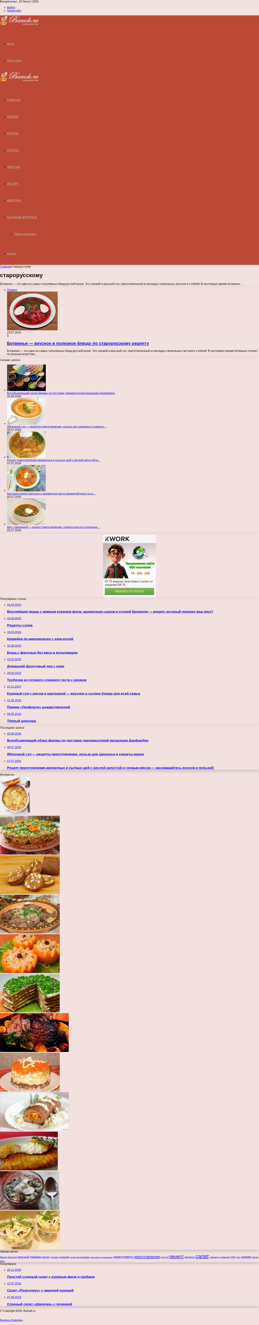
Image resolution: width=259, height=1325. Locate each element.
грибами (35, 1257)
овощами (95, 1257)
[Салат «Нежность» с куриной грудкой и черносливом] (30, 1248)
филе (2, 1261)
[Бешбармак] (30, 932)
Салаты (13, 150)
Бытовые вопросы (22, 217)
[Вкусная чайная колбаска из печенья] (30, 893)
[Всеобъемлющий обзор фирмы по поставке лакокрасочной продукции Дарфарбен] (26, 389)
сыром (246, 1257)
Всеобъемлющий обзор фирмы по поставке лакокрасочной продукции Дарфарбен (61, 393)
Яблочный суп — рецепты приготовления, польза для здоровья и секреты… (57, 426)
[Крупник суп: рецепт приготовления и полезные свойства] (15, 814)
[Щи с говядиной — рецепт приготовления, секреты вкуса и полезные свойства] (26, 523)
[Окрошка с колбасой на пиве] (29, 1208)
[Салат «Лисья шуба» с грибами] (30, 1090)
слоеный (225, 1257)
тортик (254, 1257)
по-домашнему (106, 1257)
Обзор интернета (25, 233)
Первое (13, 116)
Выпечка (14, 200)
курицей (64, 1257)
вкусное (12, 1257)
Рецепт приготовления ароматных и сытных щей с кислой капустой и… (53, 460)
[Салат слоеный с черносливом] (30, 853)
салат (202, 1256)
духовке (54, 1257)
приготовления (147, 1257)
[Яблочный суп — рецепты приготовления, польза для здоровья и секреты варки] (26, 423)
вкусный (23, 1257)
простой (165, 1257)
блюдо (3, 1257)
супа (238, 1257)
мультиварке (83, 1257)
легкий (73, 1257)
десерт (46, 1257)
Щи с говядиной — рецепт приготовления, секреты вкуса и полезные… (53, 527)
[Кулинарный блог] (19, 24)
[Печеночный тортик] (30, 1011)
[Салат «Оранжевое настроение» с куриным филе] (30, 972)
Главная (5, 266)
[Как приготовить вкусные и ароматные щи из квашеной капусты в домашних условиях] (26, 490)
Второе (12, 133)
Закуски (13, 167)
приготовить (123, 1257)
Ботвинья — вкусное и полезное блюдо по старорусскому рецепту (78, 343)
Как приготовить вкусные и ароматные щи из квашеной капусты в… (51, 493)
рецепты (189, 1257)
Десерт (12, 183)
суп (232, 1257)
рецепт (176, 1256)
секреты (214, 1257)
